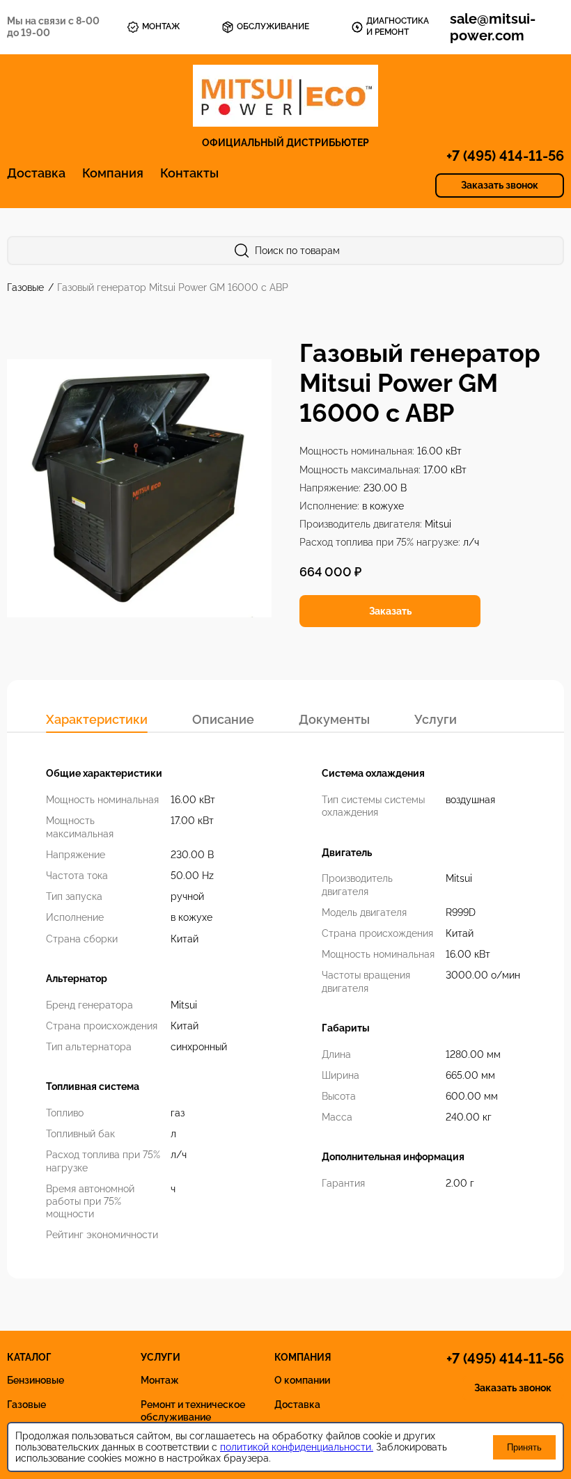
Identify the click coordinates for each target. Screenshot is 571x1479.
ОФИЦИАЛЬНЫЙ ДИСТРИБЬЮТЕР (285, 142)
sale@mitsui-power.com (492, 27)
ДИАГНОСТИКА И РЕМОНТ (397, 26)
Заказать (390, 611)
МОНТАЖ (161, 26)
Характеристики (97, 719)
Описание (223, 719)
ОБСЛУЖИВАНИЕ (273, 26)
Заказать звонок (499, 185)
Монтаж (160, 1380)
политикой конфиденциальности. (296, 1447)
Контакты (189, 173)
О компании (302, 1380)
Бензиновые (35, 1380)
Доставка (36, 173)
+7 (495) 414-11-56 (505, 156)
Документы (334, 719)
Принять (524, 1447)
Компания (112, 173)
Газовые (27, 287)
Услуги (435, 719)
